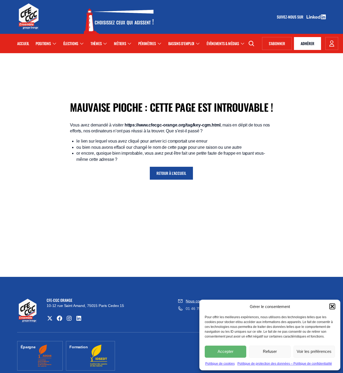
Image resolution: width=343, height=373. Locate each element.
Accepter (225, 351)
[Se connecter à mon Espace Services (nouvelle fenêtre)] (331, 43)
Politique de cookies (220, 363)
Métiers (120, 43)
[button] (332, 306)
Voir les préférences (314, 351)
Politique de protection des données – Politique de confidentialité (284, 363)
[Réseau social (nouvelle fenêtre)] (50, 318)
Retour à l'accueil (171, 173)
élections (70, 43)
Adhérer (307, 43)
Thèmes (96, 43)
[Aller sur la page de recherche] (251, 43)
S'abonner (280, 44)
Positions (43, 43)
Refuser (270, 351)
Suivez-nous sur (292, 17)
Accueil (23, 43)
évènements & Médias (223, 43)
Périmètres (147, 43)
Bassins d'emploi (181, 43)
